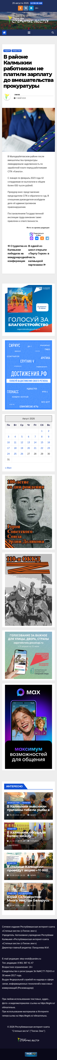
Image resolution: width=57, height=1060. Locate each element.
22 (42, 448)
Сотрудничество (25, 893)
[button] (53, 32)
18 (15, 448)
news (17, 94)
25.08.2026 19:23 (17, 875)
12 (22, 442)
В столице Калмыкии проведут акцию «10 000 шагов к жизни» (27, 870)
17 (8, 448)
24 (8, 454)
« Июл (8, 468)
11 (15, 442)
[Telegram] (47, 238)
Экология (26, 803)
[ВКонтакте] (37, 238)
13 (28, 442)
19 (22, 448)
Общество (16, 50)
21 (35, 448)
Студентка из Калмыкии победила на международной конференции (18, 253)
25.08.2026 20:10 (17, 815)
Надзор (7, 50)
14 (35, 442)
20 (28, 448)
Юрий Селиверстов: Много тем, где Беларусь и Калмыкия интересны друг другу (28, 902)
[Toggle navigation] (29, 33)
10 (8, 442)
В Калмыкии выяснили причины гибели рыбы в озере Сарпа (28, 809)
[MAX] (31, 238)
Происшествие (14, 803)
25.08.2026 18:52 (17, 906)
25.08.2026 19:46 (17, 841)
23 (48, 448)
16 (48, 442)
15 (42, 442)
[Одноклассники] (42, 238)
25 (15, 454)
